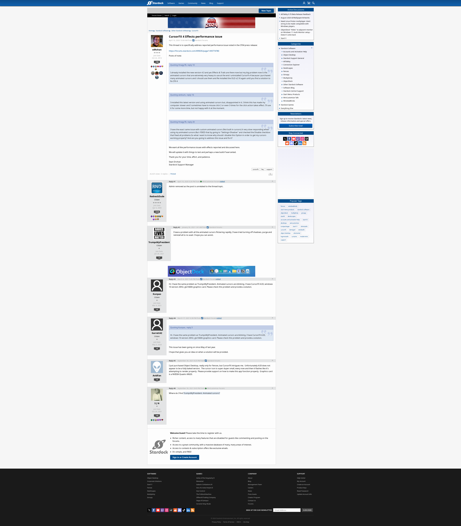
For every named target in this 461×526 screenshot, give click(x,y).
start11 (295, 226)
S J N (157, 403)
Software (171, 3)
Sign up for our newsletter (259, 510)
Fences (149, 488)
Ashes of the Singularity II (205, 478)
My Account (301, 481)
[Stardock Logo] (155, 3)
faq (262, 169)
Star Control (200, 491)
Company (252, 474)
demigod (292, 230)
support (269, 169)
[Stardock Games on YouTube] (293, 139)
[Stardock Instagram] (302, 139)
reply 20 (191, 122)
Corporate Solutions (154, 481)
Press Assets (252, 494)
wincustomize (294, 223)
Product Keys (301, 488)
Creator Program (254, 497)
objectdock (284, 213)
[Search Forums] (313, 3)
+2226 (157, 212)
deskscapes (292, 216)
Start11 (149, 484)
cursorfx (256, 169)
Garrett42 (157, 333)
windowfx (301, 230)
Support (220, 3)
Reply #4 (172, 318)
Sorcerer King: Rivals (203, 504)
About (250, 478)
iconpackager (285, 226)
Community (192, 3)
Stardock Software (162, 31)
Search (166, 15)
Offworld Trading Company (206, 497)
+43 (157, 415)
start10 (305, 220)
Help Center (301, 478)
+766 (157, 62)
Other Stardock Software (180, 31)
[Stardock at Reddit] (287, 143)
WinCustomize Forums (211, 181)
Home (151, 31)
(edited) (222, 181)
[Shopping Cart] (308, 3)
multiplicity (294, 213)
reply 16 (190, 95)
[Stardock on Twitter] (285, 139)
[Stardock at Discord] (291, 143)
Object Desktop (152, 478)
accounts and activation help (290, 220)
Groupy (150, 497)
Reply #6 (172, 388)
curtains (294, 236)
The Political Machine (203, 494)
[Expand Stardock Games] (279, 104)
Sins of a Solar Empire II (204, 488)
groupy (303, 213)
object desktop (285, 233)
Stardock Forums (201, 40)
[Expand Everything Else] (279, 108)
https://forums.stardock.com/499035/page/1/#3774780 (194, 51)
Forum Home (156, 15)
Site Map (246, 522)
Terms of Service (228, 522)
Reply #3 (172, 279)
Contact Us (252, 500)
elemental (297, 233)
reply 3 (189, 327)
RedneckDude (157, 196)
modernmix (304, 236)
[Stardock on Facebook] (289, 139)
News (203, 3)
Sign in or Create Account (185, 457)
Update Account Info (304, 494)
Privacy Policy (216, 522)
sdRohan (157, 49)
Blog (211, 3)
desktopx (284, 223)
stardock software (303, 210)
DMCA (239, 522)
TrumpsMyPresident (159, 242)
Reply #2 (176, 227)
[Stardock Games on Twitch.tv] (298, 139)
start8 (283, 216)
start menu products (287, 210)
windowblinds (292, 206)
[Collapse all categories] (311, 48)
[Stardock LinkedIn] (300, 143)
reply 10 (191, 65)
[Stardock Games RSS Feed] (304, 143)
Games (181, 3)
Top (272, 181)
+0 (157, 309)
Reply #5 (172, 361)
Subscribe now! (296, 125)
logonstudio (284, 236)
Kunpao (157, 294)
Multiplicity (151, 494)
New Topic (266, 10)
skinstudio (304, 226)
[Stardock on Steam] (306, 139)
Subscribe (307, 510)
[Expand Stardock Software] (279, 48)
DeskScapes (151, 491)
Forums (250, 504)
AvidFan (157, 375)
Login (174, 15)
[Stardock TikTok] (296, 143)
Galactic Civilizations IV (204, 484)
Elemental (199, 481)
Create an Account (303, 484)
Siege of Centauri (202, 500)
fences (283, 206)
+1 (159, 258)
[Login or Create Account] (304, 3)
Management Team (255, 484)
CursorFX (195, 31)
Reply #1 (172, 181)
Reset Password (302, 491)
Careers (250, 488)
